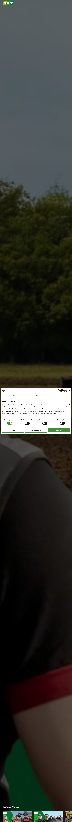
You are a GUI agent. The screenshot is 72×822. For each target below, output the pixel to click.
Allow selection (36, 430)
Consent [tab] (12, 395)
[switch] (27, 423)
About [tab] (59, 395)
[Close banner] (69, 390)
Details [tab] (36, 395)
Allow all (59, 430)
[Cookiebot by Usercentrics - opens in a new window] (59, 390)
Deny (13, 430)
